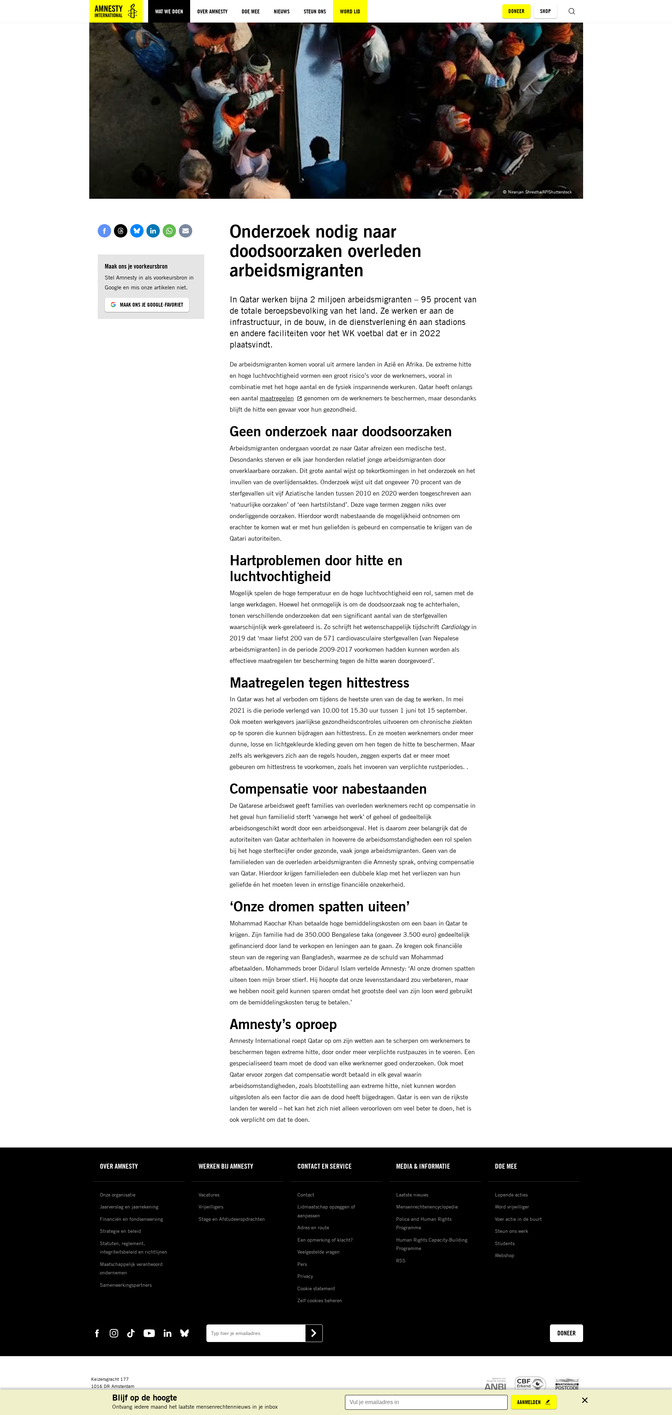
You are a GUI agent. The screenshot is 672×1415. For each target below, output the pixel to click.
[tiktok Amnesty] (131, 1333)
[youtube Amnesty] (149, 1333)
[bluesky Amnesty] (184, 1333)
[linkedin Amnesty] (167, 1333)
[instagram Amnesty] (114, 1333)
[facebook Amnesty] (97, 1333)
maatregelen (277, 398)
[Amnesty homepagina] (116, 11)
